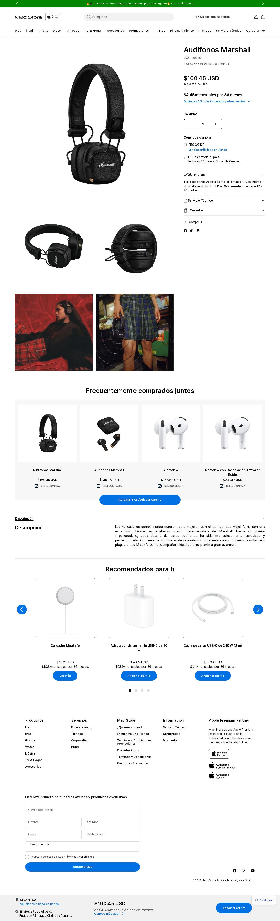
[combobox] (129, 17)
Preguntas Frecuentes (133, 763)
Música (30, 753)
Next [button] (263, 4)
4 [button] (149, 691)
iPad (28, 733)
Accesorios (33, 766)
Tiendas (77, 733)
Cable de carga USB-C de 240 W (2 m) (212, 646)
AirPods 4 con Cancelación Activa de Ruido (233, 472)
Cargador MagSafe (65, 646)
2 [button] (137, 691)
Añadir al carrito (138, 675)
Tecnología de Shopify (241, 880)
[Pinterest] (198, 230)
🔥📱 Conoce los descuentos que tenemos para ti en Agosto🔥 (140, 3)
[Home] (28, 17)
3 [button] (143, 691)
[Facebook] (185, 230)
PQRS (75, 747)
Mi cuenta (170, 740)
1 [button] (131, 691)
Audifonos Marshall (47, 470)
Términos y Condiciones (134, 756)
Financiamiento (82, 727)
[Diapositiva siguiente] (258, 609)
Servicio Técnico (175, 727)
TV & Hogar (33, 760)
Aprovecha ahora (182, 3)
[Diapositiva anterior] (22, 609)
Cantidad (191, 114)
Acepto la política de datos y (62, 856)
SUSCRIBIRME (82, 866)
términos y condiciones (80, 856)
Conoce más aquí (107, 913)
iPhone (30, 740)
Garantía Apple (128, 750)
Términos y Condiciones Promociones (134, 742)
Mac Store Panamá (214, 880)
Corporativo (80, 740)
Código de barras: (195, 64)
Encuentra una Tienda (133, 733)
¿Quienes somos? (129, 727)
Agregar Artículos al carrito (140, 499)
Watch (29, 747)
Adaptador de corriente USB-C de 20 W (138, 648)
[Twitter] (191, 230)
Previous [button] (17, 4)
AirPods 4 (170, 470)
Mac (28, 727)
